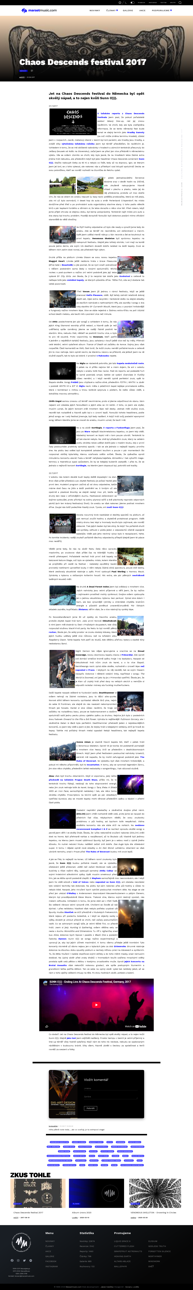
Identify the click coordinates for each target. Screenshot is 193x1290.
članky (49, 1246)
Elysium (152, 1241)
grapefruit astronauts (128, 1251)
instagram (51, 1266)
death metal (79, 1156)
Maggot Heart (96, 1142)
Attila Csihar (106, 870)
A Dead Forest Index (111, 1160)
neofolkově (138, 575)
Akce (142, 10)
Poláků (74, 382)
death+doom (79, 1151)
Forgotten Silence (159, 1251)
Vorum (115, 1156)
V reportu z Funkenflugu (116, 427)
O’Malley (71, 893)
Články (111, 10)
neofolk (94, 1160)
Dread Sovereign (119, 1146)
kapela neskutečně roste (130, 363)
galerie (49, 1256)
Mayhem (96, 878)
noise (114, 1165)
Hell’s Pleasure (94, 295)
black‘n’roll (101, 1146)
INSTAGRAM (153, 2)
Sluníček (69, 912)
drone (104, 1165)
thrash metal (69, 1165)
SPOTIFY (173, 2)
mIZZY (22, 77)
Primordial (127, 655)
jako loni (71, 1038)
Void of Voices (80, 882)
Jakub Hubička (107, 1287)
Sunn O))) (93, 1165)
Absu (82, 1165)
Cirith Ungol (134, 1142)
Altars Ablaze (122, 1261)
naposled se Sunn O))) (107, 882)
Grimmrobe (120, 946)
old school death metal (132, 1165)
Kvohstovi (124, 276)
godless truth (157, 1246)
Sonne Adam (64, 1151)
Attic (109, 1142)
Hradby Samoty (135, 132)
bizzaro (129, 1287)
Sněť (151, 1266)
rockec (52, 632)
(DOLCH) (93, 1151)
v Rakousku (103, 355)
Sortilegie (81, 465)
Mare (87, 431)
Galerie (128, 10)
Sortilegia (80, 1160)
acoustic (129, 1160)
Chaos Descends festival (58, 1156)
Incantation (93, 764)
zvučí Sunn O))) (115, 507)
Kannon (62, 939)
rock (92, 1156)
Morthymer (155, 1256)
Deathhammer (137, 1146)
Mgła (82, 386)
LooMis (136, 1287)
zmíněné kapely (75, 280)
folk (140, 1160)
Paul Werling (53, 1146)
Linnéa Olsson (79, 1142)
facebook (50, 1261)
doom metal (53, 1165)
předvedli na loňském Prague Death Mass (73, 780)
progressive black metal (60, 1160)
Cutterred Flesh (124, 1246)
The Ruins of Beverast (98, 851)
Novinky (95, 10)
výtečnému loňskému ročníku (78, 144)
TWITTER (163, 2)
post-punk (103, 1156)
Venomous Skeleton (59, 1142)
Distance (82, 609)
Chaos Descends (125, 1151)
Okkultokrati (85, 1146)
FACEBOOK (141, 2)
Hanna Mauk (69, 1146)
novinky (50, 1241)
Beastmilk (67, 265)
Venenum (120, 1142)
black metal (137, 1156)
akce (48, 1251)
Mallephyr (120, 1266)
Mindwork (154, 1261)
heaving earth (122, 1256)
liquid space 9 (122, 1241)
